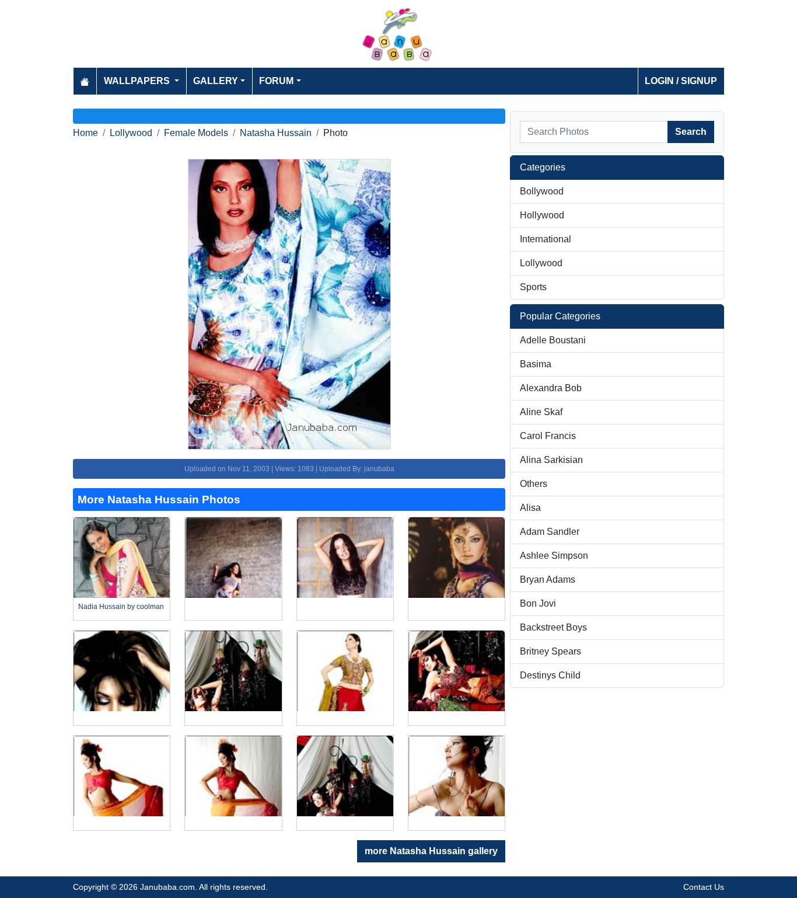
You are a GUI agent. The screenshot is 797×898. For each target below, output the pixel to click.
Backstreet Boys (553, 627)
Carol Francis (548, 436)
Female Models (196, 133)
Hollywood (542, 215)
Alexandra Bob (551, 388)
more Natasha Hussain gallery (431, 851)
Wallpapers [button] (138, 81)
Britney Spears (550, 651)
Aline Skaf (541, 412)
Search (691, 132)
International (545, 239)
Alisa (530, 508)
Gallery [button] (215, 81)
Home (85, 133)
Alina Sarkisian (551, 460)
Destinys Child (550, 675)
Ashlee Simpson (554, 556)
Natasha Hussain (276, 133)
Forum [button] (276, 81)
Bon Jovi (538, 603)
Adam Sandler (549, 532)
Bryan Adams (547, 579)
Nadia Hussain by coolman (121, 607)
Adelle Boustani (553, 340)
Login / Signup (681, 81)
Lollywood (131, 133)
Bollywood (542, 191)
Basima (535, 364)
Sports (533, 287)
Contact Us (703, 887)
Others (533, 484)
